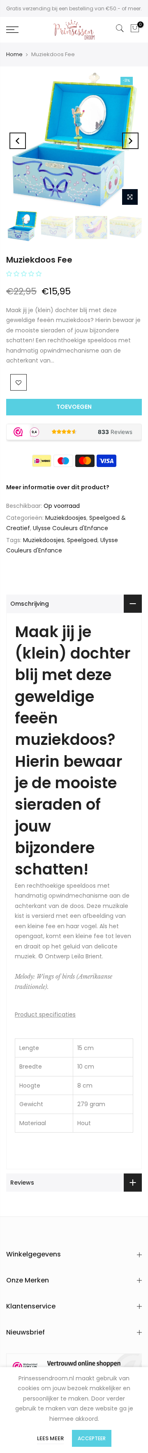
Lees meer (50, 1438)
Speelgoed (82, 540)
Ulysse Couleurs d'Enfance (70, 528)
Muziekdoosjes (65, 518)
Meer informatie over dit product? (57, 487)
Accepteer (92, 1438)
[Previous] (17, 141)
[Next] (130, 141)
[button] (24, 274)
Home (14, 54)
